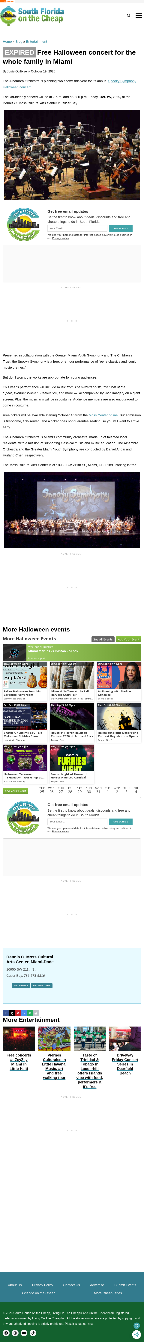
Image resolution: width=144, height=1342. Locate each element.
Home (7, 41)
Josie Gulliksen (17, 71)
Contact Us (71, 1285)
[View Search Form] (128, 16)
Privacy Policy (42, 1285)
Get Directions (41, 985)
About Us (15, 1285)
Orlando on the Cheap (38, 1293)
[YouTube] (24, 1333)
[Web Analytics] (72, 1)
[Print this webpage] (36, 1013)
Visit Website (21, 985)
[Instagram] (15, 1333)
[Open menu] (138, 15)
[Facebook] (6, 1333)
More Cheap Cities (108, 1293)
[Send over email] (30, 1013)
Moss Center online (103, 415)
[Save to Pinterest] (18, 1013)
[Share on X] (12, 1013)
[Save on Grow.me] (24, 1013)
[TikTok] (33, 1333)
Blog (19, 41)
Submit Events (125, 1285)
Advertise (97, 1285)
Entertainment (36, 41)
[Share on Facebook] (6, 1013)
